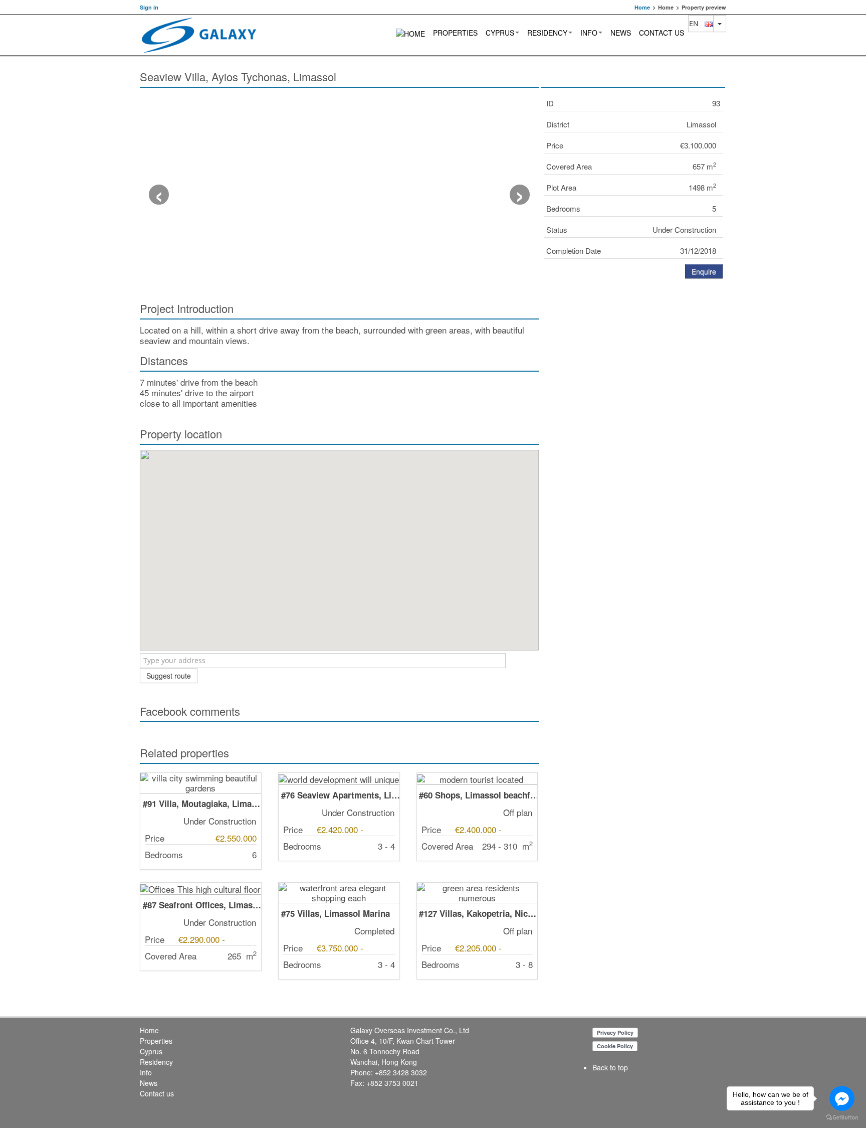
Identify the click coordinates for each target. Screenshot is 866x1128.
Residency (547, 33)
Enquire (704, 271)
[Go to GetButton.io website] (842, 1117)
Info (588, 33)
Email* (554, 356)
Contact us (661, 33)
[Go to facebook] (841, 1098)
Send (707, 528)
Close (675, 529)
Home (642, 7)
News (620, 33)
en (697, 23)
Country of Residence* (579, 388)
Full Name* (561, 323)
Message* (559, 453)
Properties (455, 33)
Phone (554, 421)
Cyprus (500, 33)
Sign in (149, 7)
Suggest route (168, 676)
